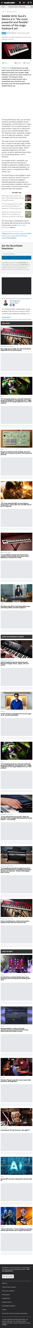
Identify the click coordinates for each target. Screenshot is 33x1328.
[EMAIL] (14, 305)
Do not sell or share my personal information (15, 1313)
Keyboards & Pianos (12, 11)
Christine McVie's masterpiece (17, 7)
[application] (16, 285)
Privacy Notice (24, 264)
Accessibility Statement (8, 1306)
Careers (4, 1309)
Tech (3, 11)
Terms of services (22, 262)
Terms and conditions (8, 1291)
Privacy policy (6, 1294)
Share (5, 63)
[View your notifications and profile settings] (20, 2)
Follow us (19, 63)
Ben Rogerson (12, 33)
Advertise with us (7, 1302)
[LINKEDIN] (11, 305)
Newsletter (28, 63)
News (4, 33)
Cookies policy (6, 1298)
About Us (4, 1283)
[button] (2, 2)
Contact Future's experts (9, 1287)
